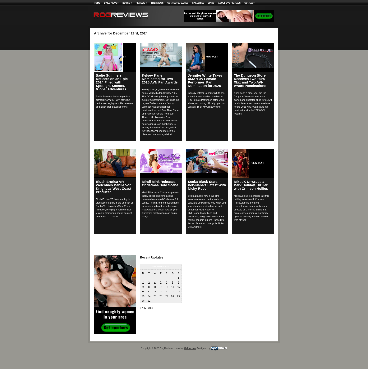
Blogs (127, 3)
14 (172, 287)
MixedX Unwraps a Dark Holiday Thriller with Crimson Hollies (251, 185)
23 (143, 296)
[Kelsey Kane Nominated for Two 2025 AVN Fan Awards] (161, 55)
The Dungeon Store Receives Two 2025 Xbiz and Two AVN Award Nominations (250, 81)
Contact (249, 3)
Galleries (198, 3)
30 (143, 300)
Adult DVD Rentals (229, 3)
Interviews (157, 3)
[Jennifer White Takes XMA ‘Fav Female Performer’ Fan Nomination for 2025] (207, 57)
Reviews (141, 3)
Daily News (111, 3)
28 (172, 296)
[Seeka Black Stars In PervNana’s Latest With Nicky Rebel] (207, 161)
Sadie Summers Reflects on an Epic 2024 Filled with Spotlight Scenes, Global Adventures (112, 82)
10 (149, 287)
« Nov (143, 308)
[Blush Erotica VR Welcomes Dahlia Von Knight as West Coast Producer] (115, 163)
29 (178, 296)
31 (149, 300)
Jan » (151, 308)
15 (178, 287)
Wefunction (190, 348)
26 (160, 296)
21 (172, 291)
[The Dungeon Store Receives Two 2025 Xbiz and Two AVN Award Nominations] (253, 55)
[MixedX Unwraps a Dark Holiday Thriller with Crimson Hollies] (253, 163)
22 (178, 291)
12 (160, 287)
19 (160, 291)
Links (211, 3)
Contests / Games (177, 3)
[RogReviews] (121, 20)
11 (155, 287)
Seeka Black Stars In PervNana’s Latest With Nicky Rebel (207, 185)
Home (97, 3)
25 (155, 296)
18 (155, 291)
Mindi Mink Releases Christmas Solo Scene (160, 183)
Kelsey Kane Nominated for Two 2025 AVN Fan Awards (160, 79)
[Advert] (229, 21)
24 (149, 296)
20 (166, 291)
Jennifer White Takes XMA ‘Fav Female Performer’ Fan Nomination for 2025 (205, 81)
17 (149, 291)
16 (143, 291)
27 (166, 296)
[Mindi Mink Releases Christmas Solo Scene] (161, 161)
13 (166, 287)
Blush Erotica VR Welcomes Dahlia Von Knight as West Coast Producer (113, 187)
